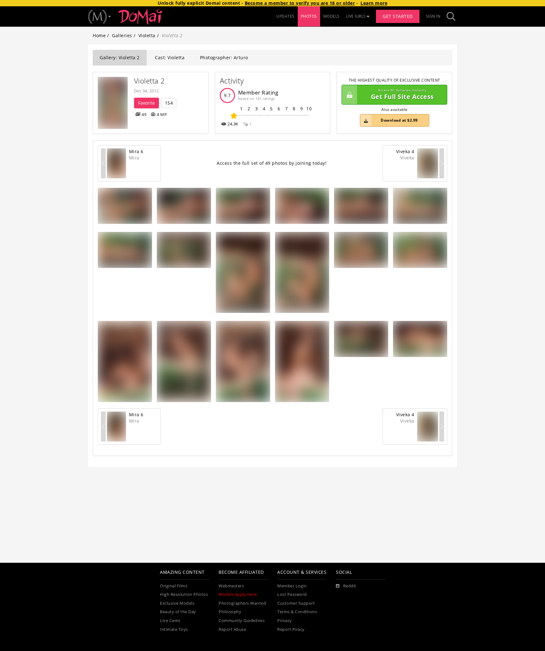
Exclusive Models (177, 603)
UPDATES (285, 16)
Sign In (433, 16)
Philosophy (230, 611)
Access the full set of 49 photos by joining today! (271, 163)
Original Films (173, 586)
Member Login (292, 586)
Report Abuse (232, 629)
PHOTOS (309, 16)
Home (99, 35)
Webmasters (231, 586)
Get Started (398, 16)
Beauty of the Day (178, 611)
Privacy (284, 620)
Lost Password (292, 594)
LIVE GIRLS (356, 16)
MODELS (331, 16)
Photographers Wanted (242, 603)
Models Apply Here (238, 594)
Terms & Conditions (297, 611)
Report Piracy (291, 629)
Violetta (146, 35)
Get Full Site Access (402, 94)
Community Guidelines (242, 620)
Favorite (146, 103)
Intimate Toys (174, 629)
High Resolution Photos (184, 594)
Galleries (122, 35)
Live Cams (170, 620)
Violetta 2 (149, 81)
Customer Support (296, 603)
